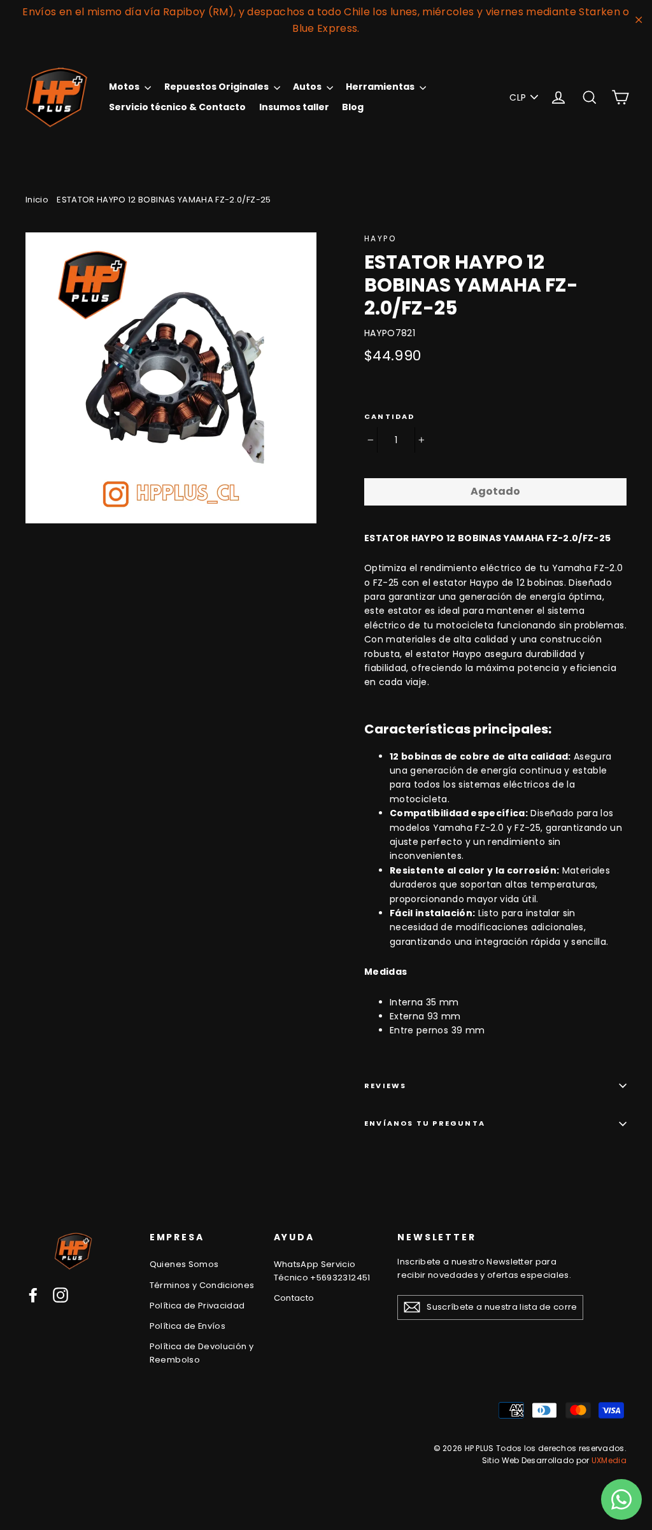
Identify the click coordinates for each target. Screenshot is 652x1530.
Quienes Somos (184, 1264)
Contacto (294, 1298)
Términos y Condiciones (202, 1285)
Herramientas (381, 86)
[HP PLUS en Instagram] (60, 1295)
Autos (308, 86)
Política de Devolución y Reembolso (201, 1353)
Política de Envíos (187, 1326)
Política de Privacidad (197, 1306)
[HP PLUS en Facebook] (33, 1295)
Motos (125, 86)
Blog (353, 107)
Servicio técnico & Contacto (177, 107)
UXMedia (609, 1460)
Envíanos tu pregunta (424, 1123)
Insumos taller (294, 107)
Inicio (36, 200)
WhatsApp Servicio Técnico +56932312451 (322, 1271)
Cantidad (389, 417)
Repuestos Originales (217, 86)
